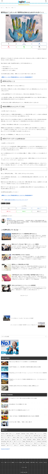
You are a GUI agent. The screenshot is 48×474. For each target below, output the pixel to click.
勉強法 (13, 462)
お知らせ (45, 462)
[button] (39, 47)
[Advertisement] (24, 53)
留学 (24, 462)
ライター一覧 (24, 467)
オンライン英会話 (18, 462)
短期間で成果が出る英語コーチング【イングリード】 (15, 199)
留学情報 (8, 203)
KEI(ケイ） (9, 218)
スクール (3, 203)
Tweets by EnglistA (5, 448)
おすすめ (40, 462)
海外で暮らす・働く (34, 462)
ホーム (2, 462)
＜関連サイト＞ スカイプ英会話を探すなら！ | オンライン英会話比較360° (16, 77)
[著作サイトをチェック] (7, 224)
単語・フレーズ (7, 462)
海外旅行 (27, 462)
